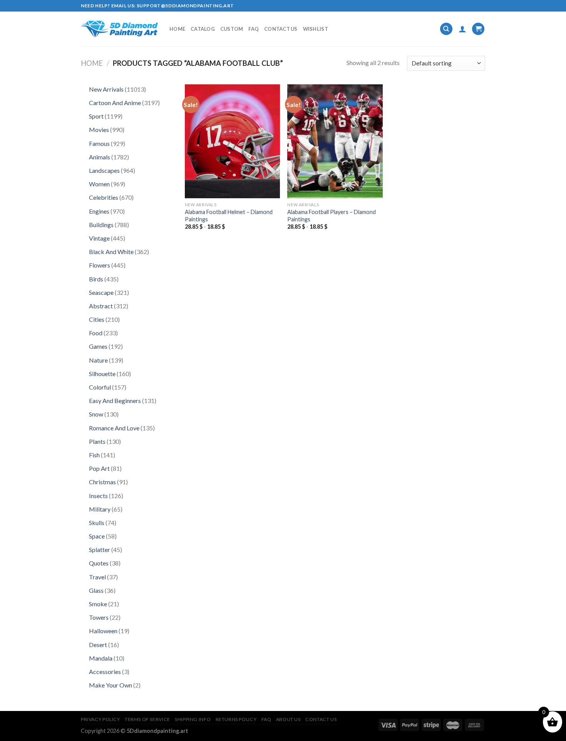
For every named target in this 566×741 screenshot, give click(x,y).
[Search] (446, 29)
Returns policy (236, 719)
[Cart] (478, 29)
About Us (288, 719)
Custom (231, 29)
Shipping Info (193, 719)
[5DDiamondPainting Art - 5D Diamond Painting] (119, 29)
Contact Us (281, 29)
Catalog (203, 29)
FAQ (253, 29)
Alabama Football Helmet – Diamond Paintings (229, 215)
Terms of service (147, 719)
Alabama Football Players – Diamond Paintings (331, 215)
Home (177, 29)
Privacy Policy (100, 719)
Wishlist (315, 29)
